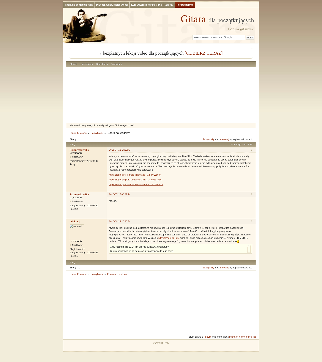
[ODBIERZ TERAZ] (204, 53)
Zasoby (169, 5)
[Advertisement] (161, 95)
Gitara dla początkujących (79, 5)
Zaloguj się (208, 139)
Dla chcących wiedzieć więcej (112, 5)
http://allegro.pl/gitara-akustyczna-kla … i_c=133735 (135, 179)
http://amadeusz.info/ (168, 238)
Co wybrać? (97, 133)
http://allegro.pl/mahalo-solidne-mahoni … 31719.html (136, 184)
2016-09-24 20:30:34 (119, 221)
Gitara (217, 18)
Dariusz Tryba (162, 342)
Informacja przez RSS (241, 144)
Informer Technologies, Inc (242, 337)
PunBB (207, 337)
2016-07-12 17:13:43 (119, 150)
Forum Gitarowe (78, 133)
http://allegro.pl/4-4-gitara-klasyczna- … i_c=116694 (135, 175)
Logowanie (116, 64)
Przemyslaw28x (79, 149)
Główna (73, 64)
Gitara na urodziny (119, 132)
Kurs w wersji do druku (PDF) (146, 5)
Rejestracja (102, 64)
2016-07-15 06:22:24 (119, 194)
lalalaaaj (75, 221)
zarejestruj (223, 139)
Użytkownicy (86, 64)
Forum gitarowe (185, 5)
